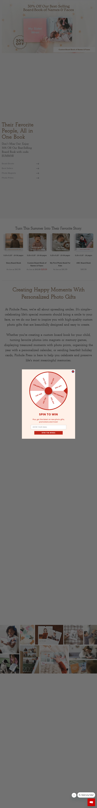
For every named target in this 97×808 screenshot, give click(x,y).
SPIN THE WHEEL (48, 433)
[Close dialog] (73, 371)
